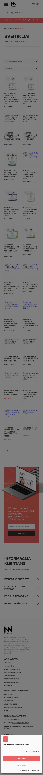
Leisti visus (22, 758)
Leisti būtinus (21, 765)
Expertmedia (34, 771)
